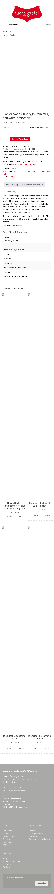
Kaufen (10, 516)
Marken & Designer (11, 861)
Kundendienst (35, 825)
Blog (17, 816)
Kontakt (6, 867)
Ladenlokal (7, 864)
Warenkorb (13, 24)
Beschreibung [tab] (12, 184)
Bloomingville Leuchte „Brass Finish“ (40, 504)
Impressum (34, 836)
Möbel (5, 833)
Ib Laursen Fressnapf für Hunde (40, 737)
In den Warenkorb (20, 139)
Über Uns (7, 853)
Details (21, 516)
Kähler (12, 177)
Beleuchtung (8, 836)
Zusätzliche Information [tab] (32, 184)
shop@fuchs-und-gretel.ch (27, 164)
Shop (5, 825)
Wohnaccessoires (31, 171)
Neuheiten (7, 831)
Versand (32, 831)
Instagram (10, 816)
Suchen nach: (8, 31)
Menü (48, 24)
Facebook (5, 816)
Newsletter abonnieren (14, 878)
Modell (7, 128)
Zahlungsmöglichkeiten (39, 839)
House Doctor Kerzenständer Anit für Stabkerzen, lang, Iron (14, 506)
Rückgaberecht (36, 833)
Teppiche (7, 839)
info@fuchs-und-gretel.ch (14, 790)
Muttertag (18, 171)
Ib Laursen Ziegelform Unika (14, 737)
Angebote (7, 845)
